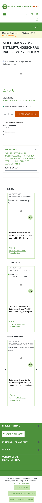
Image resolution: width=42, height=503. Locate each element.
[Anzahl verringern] (5, 114)
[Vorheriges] (5, 370)
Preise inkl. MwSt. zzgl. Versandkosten (19, 100)
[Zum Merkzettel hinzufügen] (30, 217)
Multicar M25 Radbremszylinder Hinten (21, 342)
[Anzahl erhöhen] (12, 114)
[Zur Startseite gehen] (21, 6)
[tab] (20, 156)
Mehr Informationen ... (21, 483)
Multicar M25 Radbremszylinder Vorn (20, 195)
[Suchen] (26, 14)
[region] (21, 73)
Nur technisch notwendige (22, 493)
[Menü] (10, 14)
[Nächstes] (37, 370)
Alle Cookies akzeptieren (21, 499)
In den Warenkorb (27, 114)
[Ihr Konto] (37, 14)
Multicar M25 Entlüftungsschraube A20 (19, 269)
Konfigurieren (22, 487)
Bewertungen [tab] (11, 168)
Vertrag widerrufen (13, 434)
